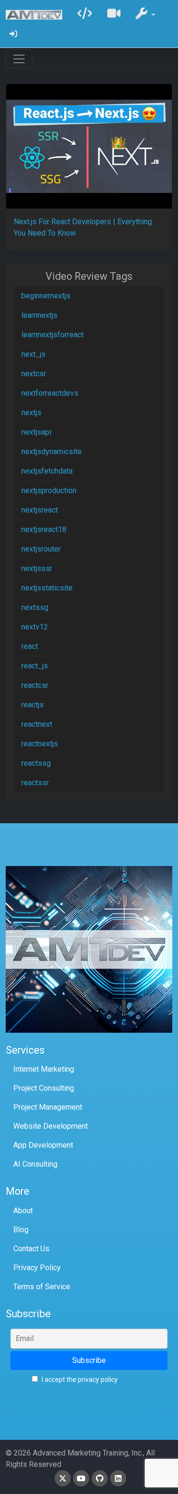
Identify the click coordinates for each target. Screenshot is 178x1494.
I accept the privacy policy (79, 1379)
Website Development (50, 1126)
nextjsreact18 (43, 529)
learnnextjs (39, 315)
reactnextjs (39, 743)
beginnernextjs (45, 295)
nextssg (34, 607)
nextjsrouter (41, 548)
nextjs (31, 412)
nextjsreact (39, 509)
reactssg (36, 763)
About (23, 1210)
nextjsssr (36, 568)
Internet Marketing (43, 1069)
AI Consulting (35, 1164)
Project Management (47, 1107)
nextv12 (34, 626)
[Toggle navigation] (19, 58)
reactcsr (34, 685)
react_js (34, 665)
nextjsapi (36, 432)
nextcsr (33, 373)
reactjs (32, 704)
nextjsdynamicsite (51, 451)
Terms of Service (41, 1286)
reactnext (36, 724)
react (29, 646)
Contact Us (31, 1248)
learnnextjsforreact (52, 334)
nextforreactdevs (49, 393)
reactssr (35, 782)
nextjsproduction (48, 490)
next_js (33, 354)
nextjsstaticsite (47, 587)
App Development (43, 1145)
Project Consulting (43, 1088)
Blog (20, 1229)
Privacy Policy (37, 1267)
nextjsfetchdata (47, 471)
